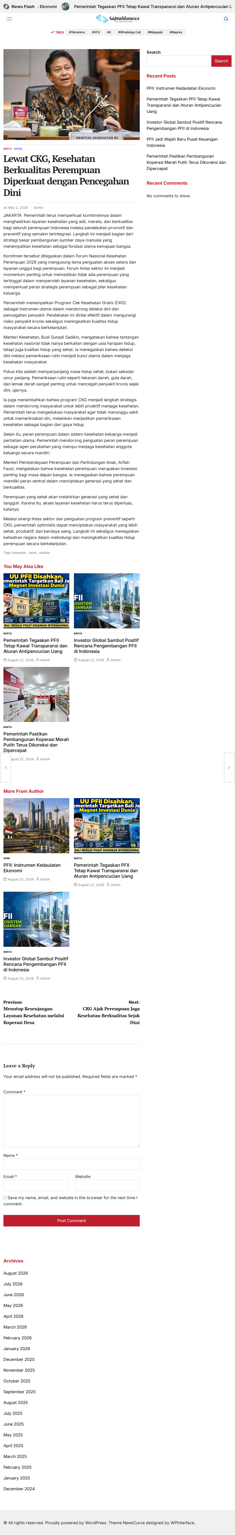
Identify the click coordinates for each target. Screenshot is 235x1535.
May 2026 (13, 1305)
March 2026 (15, 1327)
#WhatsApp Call (129, 32)
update (44, 552)
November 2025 (19, 1370)
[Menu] (9, 19)
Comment (14, 1091)
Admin (38, 207)
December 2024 (19, 1488)
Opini (6, 858)
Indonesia (19, 552)
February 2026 (17, 1337)
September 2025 (19, 1391)
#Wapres (176, 32)
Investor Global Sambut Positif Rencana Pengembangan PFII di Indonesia (106, 646)
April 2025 (13, 1445)
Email (10, 1176)
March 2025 (15, 1456)
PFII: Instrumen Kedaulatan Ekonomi (181, 88)
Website (82, 1176)
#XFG (96, 32)
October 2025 (17, 1381)
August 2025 (15, 1402)
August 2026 (15, 1273)
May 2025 (13, 1434)
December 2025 (19, 1359)
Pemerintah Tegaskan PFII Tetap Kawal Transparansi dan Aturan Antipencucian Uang (145, 6)
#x (109, 32)
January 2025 (16, 1478)
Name (10, 1155)
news (32, 552)
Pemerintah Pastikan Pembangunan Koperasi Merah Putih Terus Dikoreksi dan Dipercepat (36, 742)
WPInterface (182, 1522)
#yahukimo (77, 32)
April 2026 (13, 1316)
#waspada (155, 32)
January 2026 (16, 1348)
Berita (7, 148)
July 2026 (12, 1283)
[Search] (226, 19)
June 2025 (13, 1424)
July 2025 (12, 1413)
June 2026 (13, 1294)
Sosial (18, 148)
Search (154, 52)
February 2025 (17, 1467)
